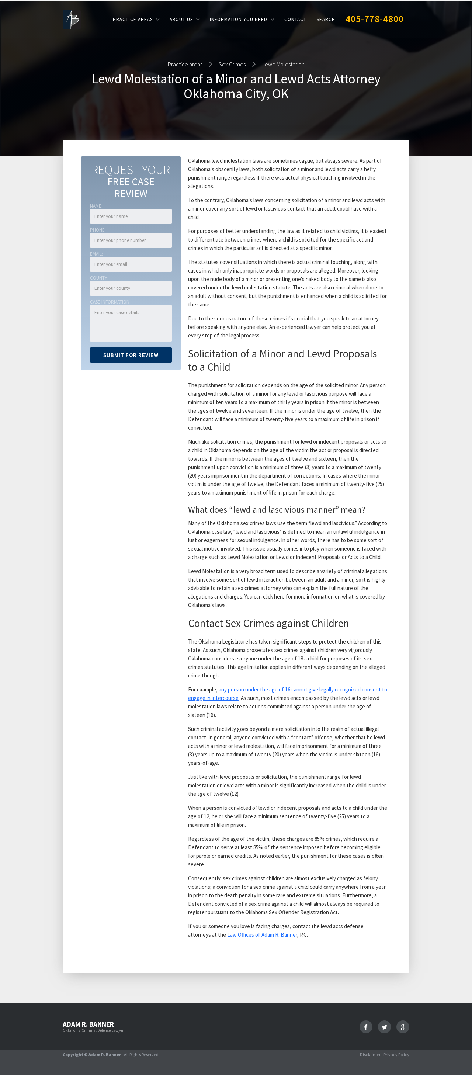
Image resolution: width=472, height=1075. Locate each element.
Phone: (98, 230)
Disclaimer (370, 1054)
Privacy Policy (396, 1054)
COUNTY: (99, 278)
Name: (96, 206)
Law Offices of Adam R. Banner (262, 934)
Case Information (109, 302)
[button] (136, 19)
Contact (295, 19)
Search (326, 19)
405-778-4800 (375, 19)
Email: (96, 254)
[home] (72, 19)
